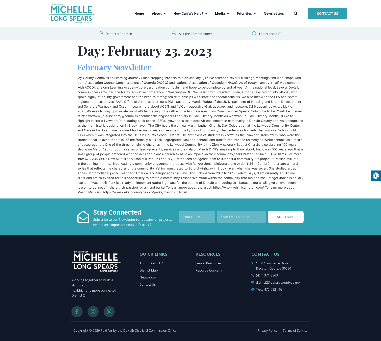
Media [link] (220, 13)
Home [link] (139, 13)
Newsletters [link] (274, 13)
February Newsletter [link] (114, 67)
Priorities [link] (244, 13)
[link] (376, 175)
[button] (296, 13)
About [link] (157, 13)
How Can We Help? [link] (188, 13)
